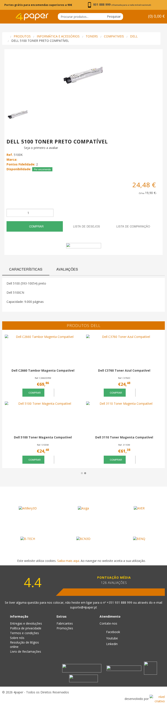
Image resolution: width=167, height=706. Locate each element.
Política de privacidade (25, 628)
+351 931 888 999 (120, 602)
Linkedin (111, 644)
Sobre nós (17, 638)
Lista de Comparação (132, 226)
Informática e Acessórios (58, 36)
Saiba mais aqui (68, 561)
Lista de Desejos (86, 226)
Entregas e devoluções (26, 623)
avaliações (67, 269)
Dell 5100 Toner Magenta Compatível (43, 437)
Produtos (22, 36)
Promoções (65, 628)
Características (25, 269)
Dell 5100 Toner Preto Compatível (40, 41)
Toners (92, 36)
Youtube (111, 638)
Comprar (35, 226)
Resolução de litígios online (24, 644)
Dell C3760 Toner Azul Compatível (124, 370)
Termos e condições (24, 633)
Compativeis (114, 36)
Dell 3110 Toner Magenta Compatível (124, 437)
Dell (134, 36)
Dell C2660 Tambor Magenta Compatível (43, 370)
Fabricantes (65, 623)
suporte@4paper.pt (83, 607)
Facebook (112, 632)
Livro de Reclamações (25, 651)
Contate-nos (108, 623)
